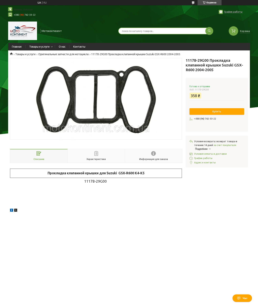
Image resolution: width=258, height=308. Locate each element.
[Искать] (209, 31)
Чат (245, 298)
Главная (17, 46)
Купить (216, 111)
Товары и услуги (39, 46)
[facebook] (11, 210)
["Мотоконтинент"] (22, 30)
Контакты (79, 46)
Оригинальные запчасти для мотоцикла (63, 54)
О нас (62, 46)
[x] (15, 210)
